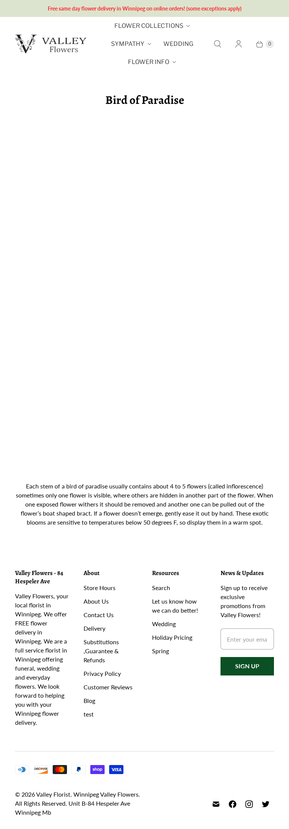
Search (161, 587)
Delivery (94, 628)
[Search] (217, 44)
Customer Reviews (108, 687)
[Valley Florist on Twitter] (265, 804)
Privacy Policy (102, 673)
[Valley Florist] (51, 44)
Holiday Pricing (172, 637)
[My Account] (238, 44)
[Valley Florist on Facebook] (232, 804)
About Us (96, 601)
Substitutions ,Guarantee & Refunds (101, 650)
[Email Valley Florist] (216, 804)
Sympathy (127, 43)
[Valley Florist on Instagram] (249, 804)
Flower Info (148, 61)
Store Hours (100, 587)
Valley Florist (53, 794)
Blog (89, 700)
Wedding (178, 43)
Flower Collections (148, 25)
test (89, 714)
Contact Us (99, 614)
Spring (160, 650)
